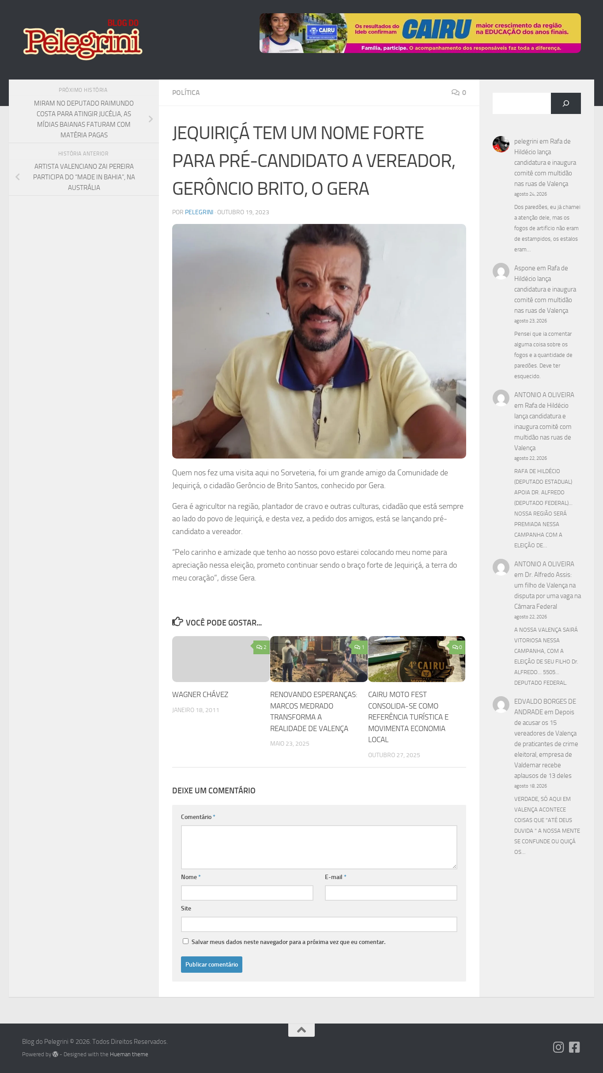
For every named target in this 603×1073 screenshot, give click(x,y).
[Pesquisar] (566, 103)
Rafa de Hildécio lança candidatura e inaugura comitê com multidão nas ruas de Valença (545, 162)
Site (186, 908)
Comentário (198, 817)
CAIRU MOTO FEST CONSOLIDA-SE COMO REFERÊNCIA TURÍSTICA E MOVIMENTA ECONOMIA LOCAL (408, 717)
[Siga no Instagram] (559, 1047)
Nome (191, 877)
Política (186, 92)
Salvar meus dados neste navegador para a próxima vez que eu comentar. (288, 942)
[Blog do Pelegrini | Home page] (82, 40)
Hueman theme (129, 1054)
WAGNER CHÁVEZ (200, 694)
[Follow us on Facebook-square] (575, 1047)
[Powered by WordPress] (55, 1054)
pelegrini (199, 212)
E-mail (336, 877)
